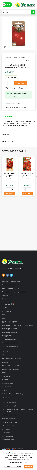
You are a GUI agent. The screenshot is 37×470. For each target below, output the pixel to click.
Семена (16, 57)
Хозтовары (6, 432)
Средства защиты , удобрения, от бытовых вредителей (18, 410)
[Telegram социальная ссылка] (25, 107)
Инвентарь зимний (9, 329)
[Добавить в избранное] (14, 160)
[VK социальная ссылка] (22, 107)
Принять (28, 466)
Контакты (5, 299)
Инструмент (6, 336)
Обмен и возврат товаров (11, 281)
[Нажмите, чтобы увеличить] (5, 47)
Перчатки (5, 373)
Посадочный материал (10, 369)
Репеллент (6, 376)
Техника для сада (8, 418)
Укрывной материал (9, 422)
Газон (4, 315)
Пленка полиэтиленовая (11, 365)
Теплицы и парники (9, 415)
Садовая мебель (8, 383)
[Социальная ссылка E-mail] (17, 107)
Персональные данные (11, 288)
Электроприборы (8, 440)
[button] (9, 193)
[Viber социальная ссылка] (27, 107)
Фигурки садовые (8, 425)
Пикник (5, 362)
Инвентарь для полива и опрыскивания (17, 325)
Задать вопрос (7, 295)
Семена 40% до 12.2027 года (12, 394)
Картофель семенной (10, 346)
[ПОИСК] (33, 12)
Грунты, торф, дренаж (10, 322)
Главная (8, 57)
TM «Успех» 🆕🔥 (8, 304)
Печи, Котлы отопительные (12, 358)
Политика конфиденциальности (14, 292)
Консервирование (9, 339)
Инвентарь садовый (9, 332)
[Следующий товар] (31, 61)
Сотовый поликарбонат (11, 406)
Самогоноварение (9, 402)
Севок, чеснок (7, 387)
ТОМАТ (22, 57)
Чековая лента (7, 436)
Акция (4, 308)
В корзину (20, 83)
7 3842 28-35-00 (19, 268)
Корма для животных (10, 343)
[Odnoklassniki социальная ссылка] (3, 275)
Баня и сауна (7, 311)
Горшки (5, 318)
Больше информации (12, 466)
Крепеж (5, 351)
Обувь (4, 355)
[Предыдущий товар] (27, 61)
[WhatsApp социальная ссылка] (19, 107)
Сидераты (5, 397)
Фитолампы (6, 429)
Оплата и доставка (9, 285)
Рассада (5, 380)
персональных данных (22, 457)
